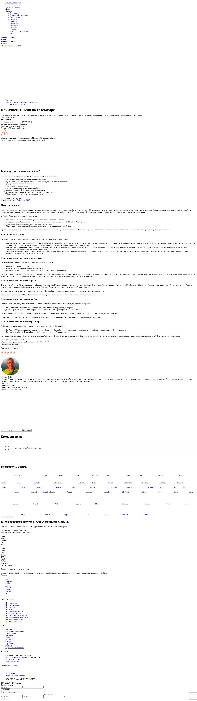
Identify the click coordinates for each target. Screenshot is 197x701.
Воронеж (17, 46)
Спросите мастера (8, 200)
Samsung (8, 581)
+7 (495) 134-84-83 (8, 37)
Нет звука (9, 609)
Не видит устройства (13, 613)
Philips (7, 583)
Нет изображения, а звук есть (16, 617)
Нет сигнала (10, 607)
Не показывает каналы (14, 611)
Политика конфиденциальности (17, 675)
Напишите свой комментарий (27, 448)
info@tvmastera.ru (12, 662)
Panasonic (9, 591)
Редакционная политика (14, 648)
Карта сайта (10, 673)
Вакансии (9, 639)
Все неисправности (13, 621)
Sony (7, 585)
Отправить (27, 122)
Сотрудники (10, 641)
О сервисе (9, 629)
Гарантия (9, 644)
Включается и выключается (16, 615)
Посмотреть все (7, 517)
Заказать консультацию (10, 344)
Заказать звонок (7, 46)
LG (6, 579)
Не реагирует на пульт (14, 619)
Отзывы (8, 646)
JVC (7, 595)
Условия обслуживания (14, 631)
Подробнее (5, 383)
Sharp (7, 589)
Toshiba (8, 587)
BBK (7, 593)
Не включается (11, 603)
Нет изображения (12, 605)
